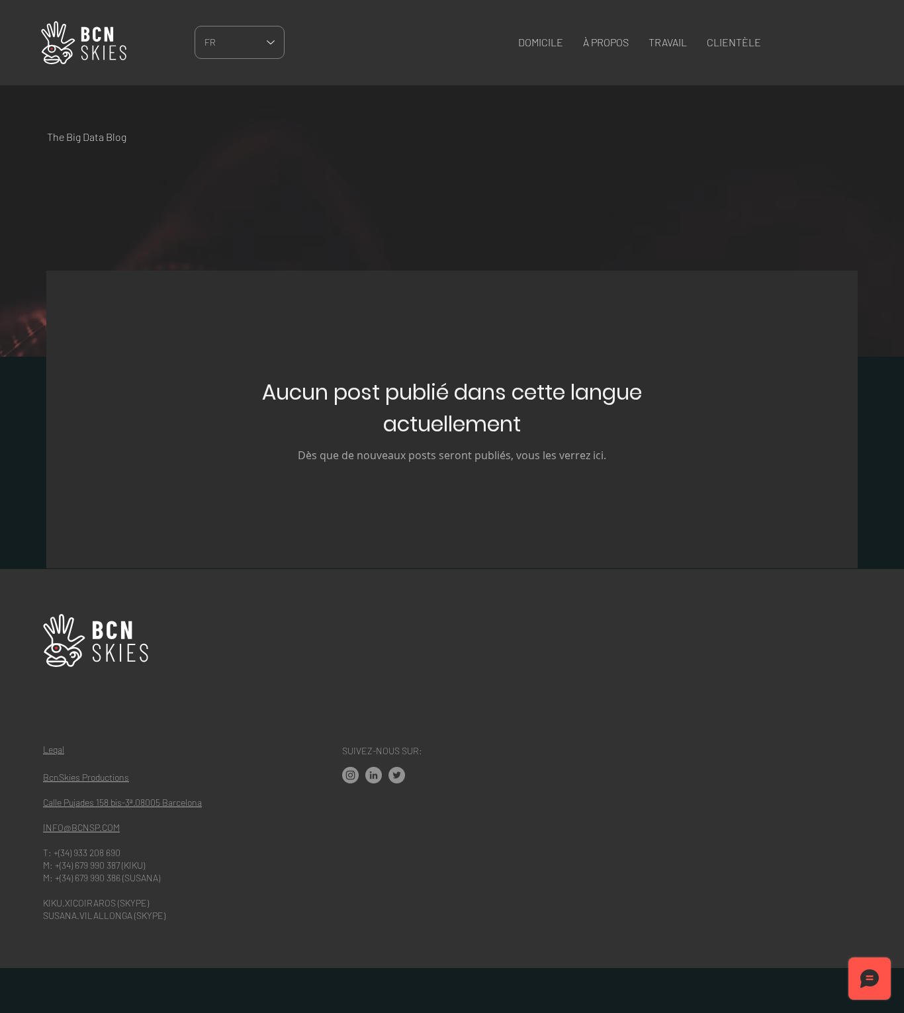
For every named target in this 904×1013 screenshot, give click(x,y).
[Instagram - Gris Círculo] (350, 775)
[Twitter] (396, 775)
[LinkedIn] (373, 775)
